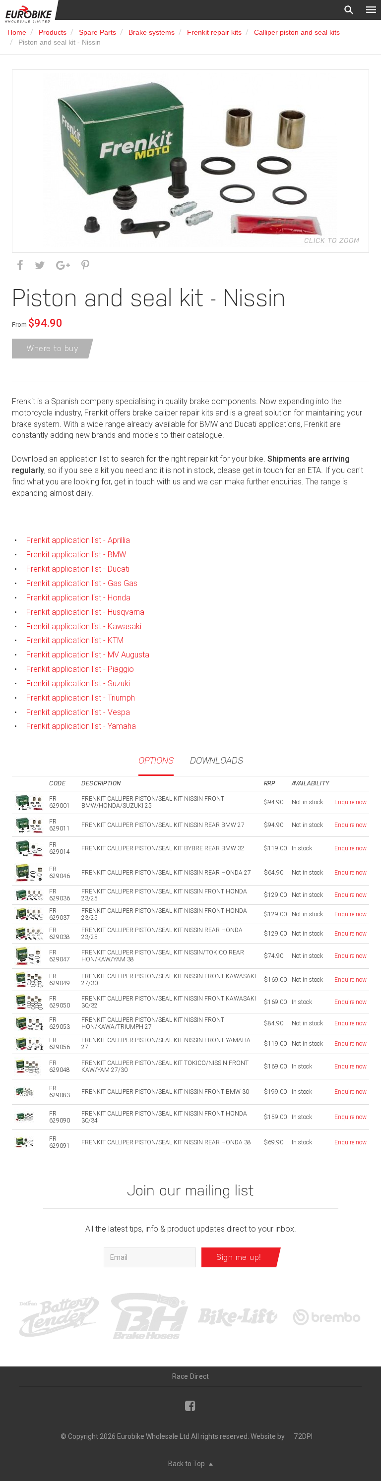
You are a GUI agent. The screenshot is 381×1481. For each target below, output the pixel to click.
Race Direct (190, 1376)
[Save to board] (85, 265)
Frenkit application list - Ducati (77, 569)
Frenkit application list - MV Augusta (87, 654)
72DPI (303, 1436)
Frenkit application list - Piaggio (80, 669)
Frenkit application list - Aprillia (78, 540)
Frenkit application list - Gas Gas (81, 583)
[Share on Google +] (63, 265)
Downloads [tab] (216, 760)
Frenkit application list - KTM (75, 640)
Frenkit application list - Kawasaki (83, 626)
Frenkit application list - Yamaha (81, 726)
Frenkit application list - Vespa (78, 712)
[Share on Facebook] (20, 265)
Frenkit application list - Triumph (80, 698)
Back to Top (187, 1464)
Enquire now (350, 802)
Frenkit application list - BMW (76, 554)
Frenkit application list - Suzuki (78, 683)
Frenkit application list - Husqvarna (85, 612)
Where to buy (52, 348)
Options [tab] (156, 760)
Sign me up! (238, 1257)
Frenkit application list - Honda (78, 597)
